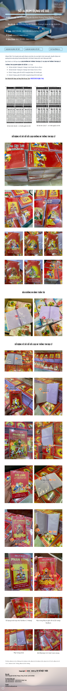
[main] (33, 23)
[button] (2, 2)
